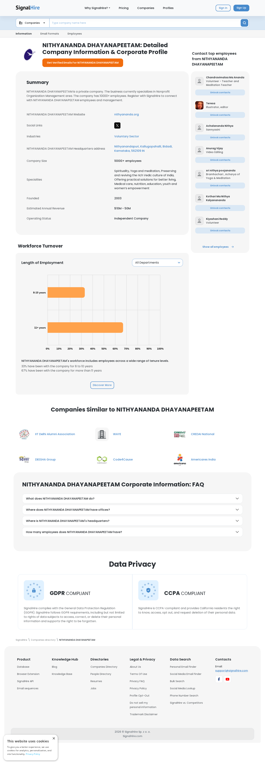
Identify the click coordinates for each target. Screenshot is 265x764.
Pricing (124, 8)
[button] (225, 77)
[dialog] (31, 747)
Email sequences (27, 688)
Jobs (93, 688)
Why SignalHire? (96, 8)
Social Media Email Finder (185, 674)
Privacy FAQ (137, 681)
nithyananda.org (126, 114)
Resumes (96, 681)
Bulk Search (177, 681)
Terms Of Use (138, 674)
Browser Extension (28, 674)
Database (23, 667)
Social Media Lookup (182, 688)
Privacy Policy (138, 688)
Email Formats (49, 33)
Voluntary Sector (126, 136)
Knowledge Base (62, 674)
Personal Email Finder (183, 667)
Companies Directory (103, 667)
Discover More (102, 385)
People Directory (100, 674)
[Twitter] (117, 125)
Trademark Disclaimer (144, 714)
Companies (145, 8)
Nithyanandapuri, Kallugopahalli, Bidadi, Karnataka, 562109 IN (143, 148)
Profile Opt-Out (139, 695)
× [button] (53, 738)
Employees (75, 33)
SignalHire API (25, 681)
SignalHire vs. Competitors (186, 703)
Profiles (168, 8)
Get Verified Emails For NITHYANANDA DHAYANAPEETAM (83, 62)
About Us (135, 667)
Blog (54, 667)
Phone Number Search (184, 695)
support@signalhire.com (231, 670)
